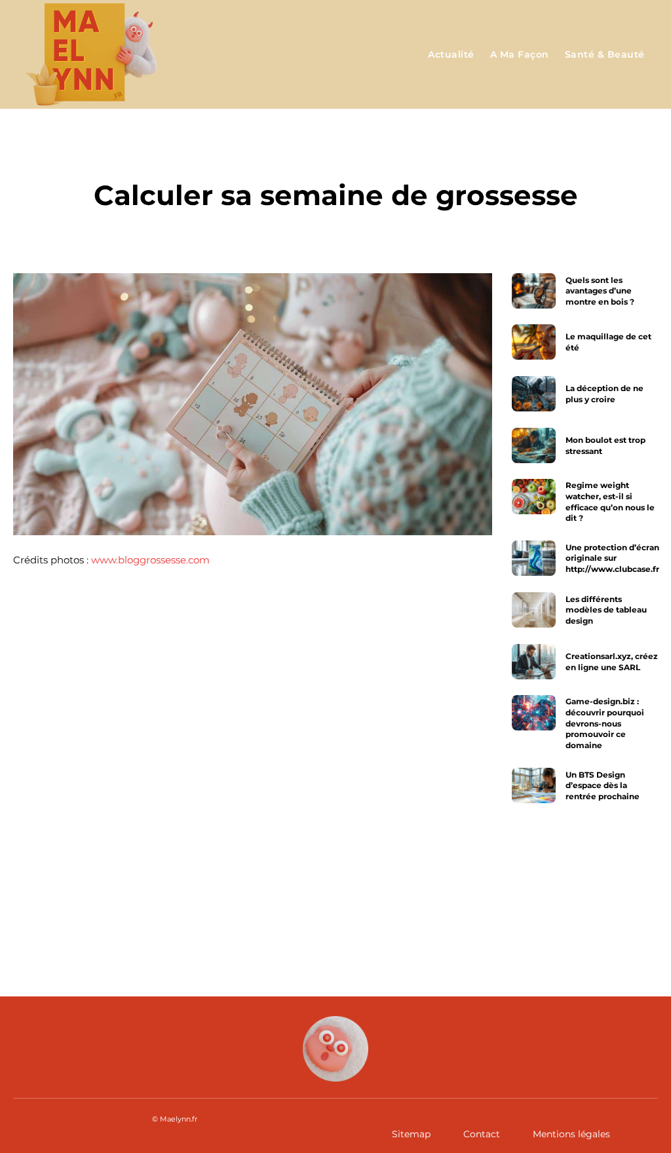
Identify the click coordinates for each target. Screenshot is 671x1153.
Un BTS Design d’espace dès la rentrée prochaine (603, 786)
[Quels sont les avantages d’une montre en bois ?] (534, 291)
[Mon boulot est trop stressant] (534, 445)
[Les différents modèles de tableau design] (534, 610)
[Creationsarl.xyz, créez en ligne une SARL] (534, 661)
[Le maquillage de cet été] (534, 342)
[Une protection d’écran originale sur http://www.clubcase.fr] (534, 558)
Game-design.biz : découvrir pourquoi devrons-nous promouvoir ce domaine (605, 723)
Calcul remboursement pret (148, 898)
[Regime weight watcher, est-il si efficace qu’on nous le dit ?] (534, 496)
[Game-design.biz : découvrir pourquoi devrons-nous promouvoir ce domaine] (534, 712)
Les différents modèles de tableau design (606, 610)
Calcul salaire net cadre (465, 898)
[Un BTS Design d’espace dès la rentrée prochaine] (534, 785)
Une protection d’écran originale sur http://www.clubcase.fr (612, 558)
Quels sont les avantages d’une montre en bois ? (600, 290)
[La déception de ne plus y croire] (534, 393)
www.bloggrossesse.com (150, 560)
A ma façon (335, 157)
